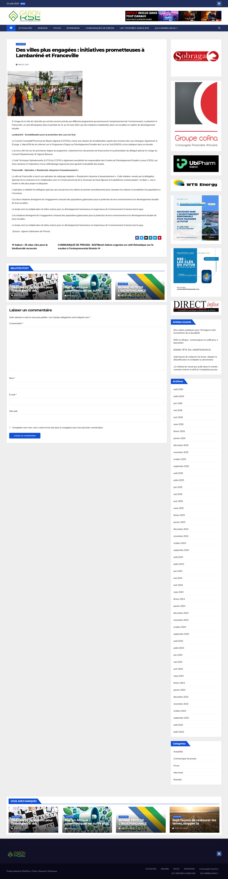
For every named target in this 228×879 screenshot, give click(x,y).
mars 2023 (179, 676)
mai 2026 (178, 410)
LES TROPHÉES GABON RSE (134, 28)
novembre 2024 (181, 536)
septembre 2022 (181, 718)
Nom (12, 378)
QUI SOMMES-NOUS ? (166, 28)
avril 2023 (178, 669)
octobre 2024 (180, 543)
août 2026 (178, 389)
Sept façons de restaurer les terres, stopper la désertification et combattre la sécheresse (194, 825)
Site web (13, 411)
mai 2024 (178, 578)
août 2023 (178, 641)
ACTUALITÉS (25, 28)
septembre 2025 (181, 466)
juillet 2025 (179, 480)
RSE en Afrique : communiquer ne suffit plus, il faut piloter (83, 290)
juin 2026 (178, 403)
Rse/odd (178, 780)
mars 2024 (179, 592)
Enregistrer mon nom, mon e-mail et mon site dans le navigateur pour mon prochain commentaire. (58, 428)
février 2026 (179, 431)
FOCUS (57, 28)
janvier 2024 (179, 606)
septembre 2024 (181, 550)
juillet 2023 (179, 648)
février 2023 (179, 683)
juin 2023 (178, 655)
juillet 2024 (179, 564)
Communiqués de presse (100, 28)
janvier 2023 (179, 690)
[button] (219, 28)
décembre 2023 (181, 613)
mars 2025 (179, 508)
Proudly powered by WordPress (19, 871)
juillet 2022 (179, 732)
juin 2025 (178, 487)
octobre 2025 (180, 459)
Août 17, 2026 (127, 828)
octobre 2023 (180, 627)
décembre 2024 (181, 529)
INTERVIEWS (73, 28)
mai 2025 (178, 494)
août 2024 (178, 557)
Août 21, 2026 (20, 828)
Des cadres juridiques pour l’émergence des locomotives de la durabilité (32, 290)
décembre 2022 (181, 697)
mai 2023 (178, 662)
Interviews (178, 773)
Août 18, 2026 (73, 828)
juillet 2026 (179, 396)
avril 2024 (178, 585)
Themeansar (52, 871)
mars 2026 (179, 424)
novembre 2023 (181, 620)
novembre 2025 (181, 452)
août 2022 (178, 725)
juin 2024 (178, 571)
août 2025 (178, 473)
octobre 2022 (180, 711)
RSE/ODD (43, 28)
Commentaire (16, 323)
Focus (176, 766)
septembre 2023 (181, 634)
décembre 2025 (181, 445)
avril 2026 (178, 417)
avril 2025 (178, 501)
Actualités (21, 44)
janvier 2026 (179, 438)
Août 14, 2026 (181, 828)
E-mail (13, 395)
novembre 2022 (181, 704)
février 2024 (179, 599)
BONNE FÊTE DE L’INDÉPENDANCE (132, 289)
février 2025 (179, 515)
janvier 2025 (179, 522)
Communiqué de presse (185, 759)
